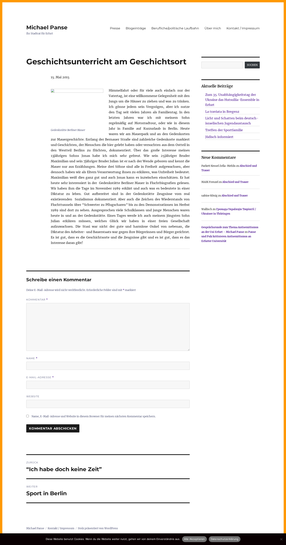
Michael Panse (47, 27)
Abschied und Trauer (235, 182)
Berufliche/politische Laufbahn (175, 28)
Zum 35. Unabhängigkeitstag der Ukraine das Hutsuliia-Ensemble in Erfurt (232, 100)
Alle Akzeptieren (194, 539)
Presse (115, 28)
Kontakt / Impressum (243, 28)
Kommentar (37, 299)
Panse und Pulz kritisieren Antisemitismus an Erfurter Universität (228, 236)
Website (32, 396)
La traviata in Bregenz (222, 112)
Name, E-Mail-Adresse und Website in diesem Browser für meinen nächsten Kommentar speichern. (94, 416)
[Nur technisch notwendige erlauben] (281, 539)
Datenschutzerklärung (225, 539)
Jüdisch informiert (219, 137)
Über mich (212, 28)
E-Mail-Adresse (40, 377)
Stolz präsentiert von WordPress (98, 528)
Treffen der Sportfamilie (224, 130)
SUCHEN (252, 65)
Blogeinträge (136, 28)
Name (32, 358)
